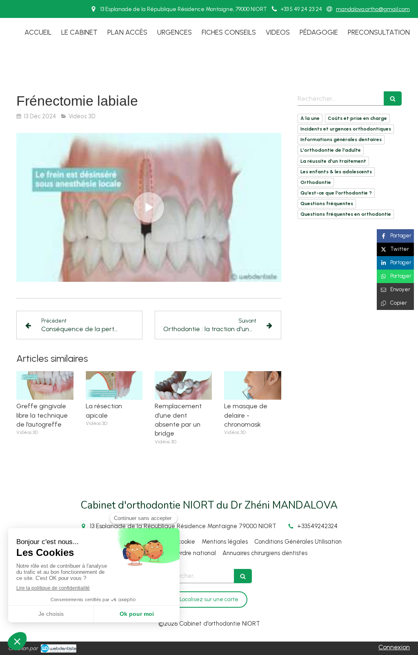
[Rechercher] (393, 98)
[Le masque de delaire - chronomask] (252, 385)
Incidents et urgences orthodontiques (345, 129)
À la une (310, 118)
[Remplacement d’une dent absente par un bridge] (183, 385)
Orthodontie (315, 182)
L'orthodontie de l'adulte (330, 150)
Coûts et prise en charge (357, 118)
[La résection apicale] (114, 385)
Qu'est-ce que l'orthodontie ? (336, 193)
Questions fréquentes (326, 203)
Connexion (394, 647)
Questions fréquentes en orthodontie (345, 214)
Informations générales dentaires (341, 139)
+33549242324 (317, 526)
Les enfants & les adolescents (336, 172)
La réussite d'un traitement (333, 161)
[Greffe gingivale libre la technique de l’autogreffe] (44, 385)
